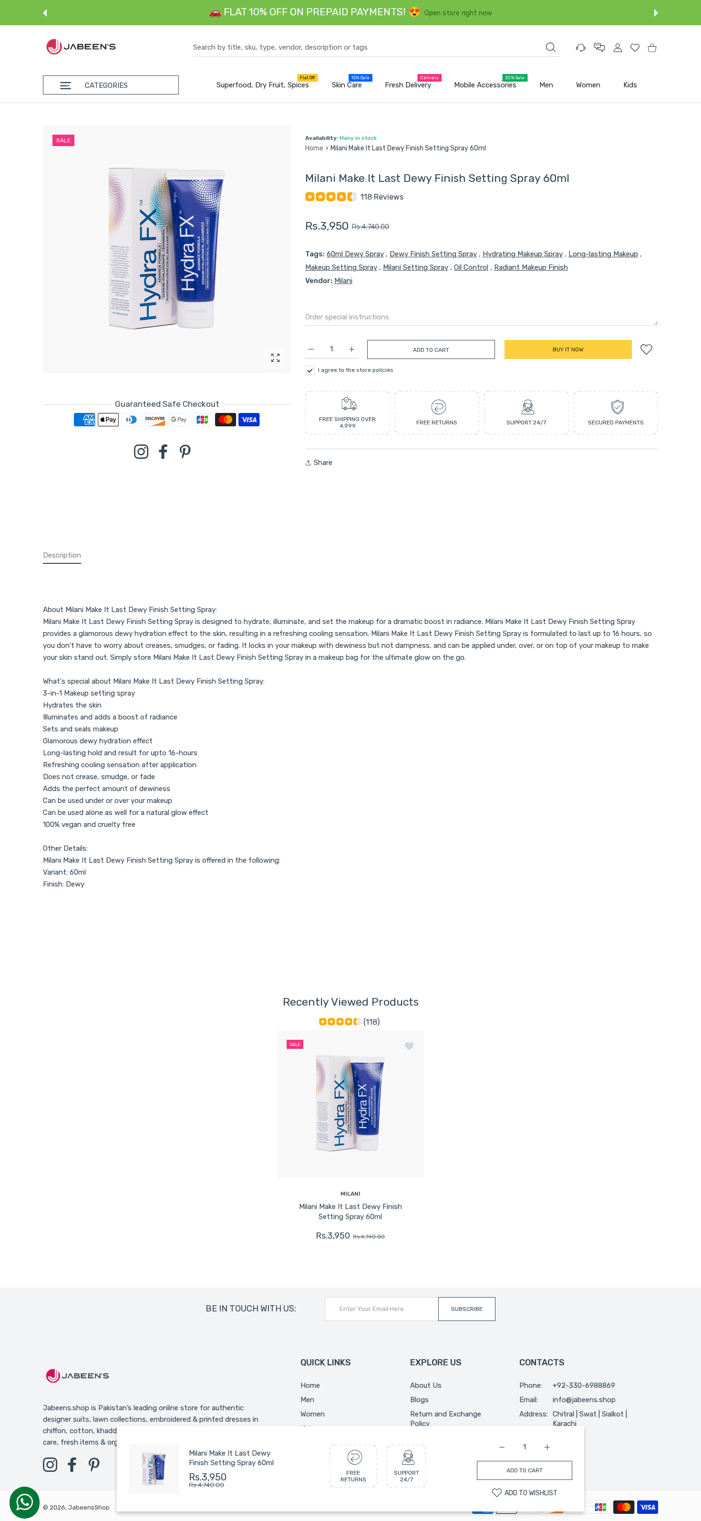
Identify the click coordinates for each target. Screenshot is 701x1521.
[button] (45, 13)
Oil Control (471, 267)
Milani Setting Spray (415, 267)
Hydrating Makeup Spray (523, 254)
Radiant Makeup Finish (531, 267)
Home (314, 148)
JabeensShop (89, 1507)
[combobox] (376, 48)
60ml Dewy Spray (355, 254)
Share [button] (323, 462)
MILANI (350, 1193)
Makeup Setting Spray (341, 267)
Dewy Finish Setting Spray (433, 254)
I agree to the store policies (355, 370)
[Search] (550, 47)
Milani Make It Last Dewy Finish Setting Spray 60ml (350, 1211)
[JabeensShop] (81, 47)
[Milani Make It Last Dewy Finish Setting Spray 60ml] (350, 1103)
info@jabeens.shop (584, 1399)
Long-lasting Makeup (603, 254)
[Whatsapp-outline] (25, 1501)
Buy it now (568, 349)
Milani (343, 280)
